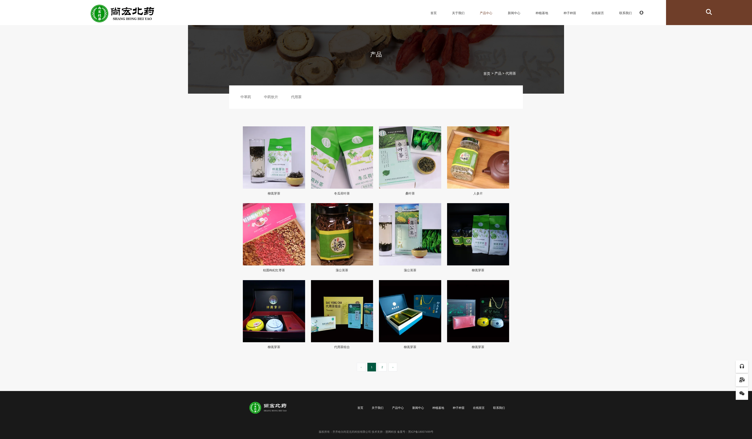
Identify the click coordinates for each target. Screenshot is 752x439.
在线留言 (597, 13)
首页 (433, 13)
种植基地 (542, 13)
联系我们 (625, 13)
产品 (498, 74)
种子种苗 (570, 13)
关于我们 (458, 13)
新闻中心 (514, 13)
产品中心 (486, 13)
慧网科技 (390, 431)
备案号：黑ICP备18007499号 (415, 431)
